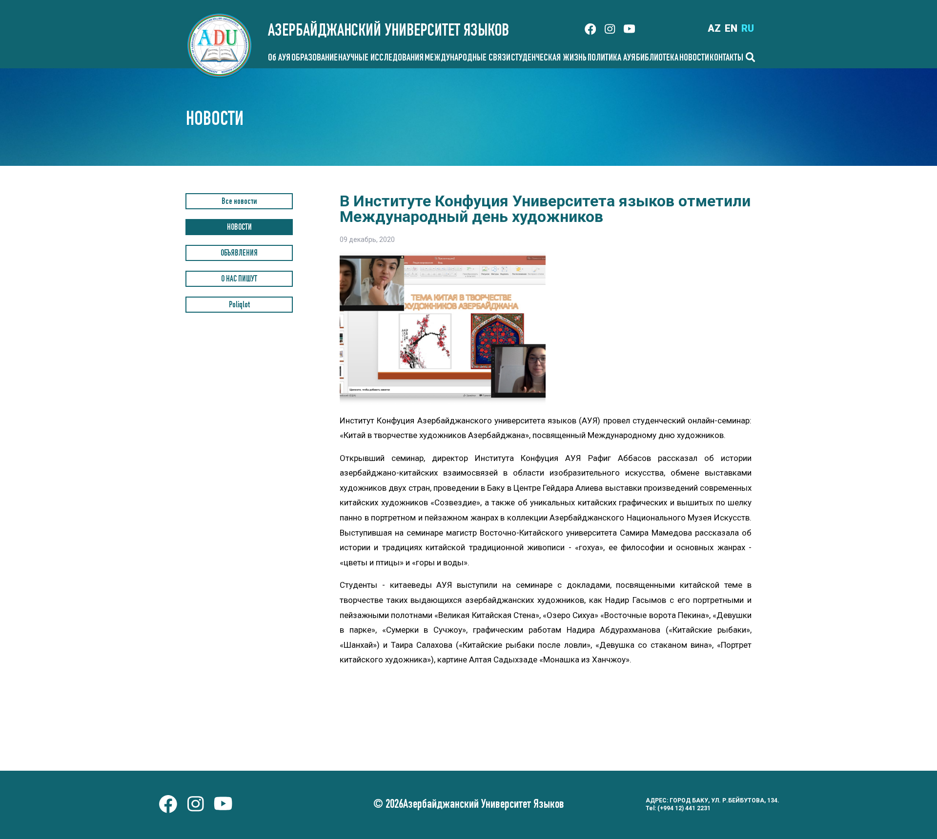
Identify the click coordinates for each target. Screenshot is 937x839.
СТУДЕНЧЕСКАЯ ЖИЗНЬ (549, 58)
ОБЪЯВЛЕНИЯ (239, 254)
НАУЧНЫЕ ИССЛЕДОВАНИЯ (381, 58)
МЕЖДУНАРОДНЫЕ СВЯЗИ (467, 58)
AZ (714, 28)
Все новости (239, 202)
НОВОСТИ (694, 58)
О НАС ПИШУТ (239, 280)
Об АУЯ (279, 58)
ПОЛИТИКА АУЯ (611, 58)
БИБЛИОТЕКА (657, 58)
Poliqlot (239, 305)
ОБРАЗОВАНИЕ (314, 58)
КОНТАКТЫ (726, 58)
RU (747, 28)
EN (731, 28)
